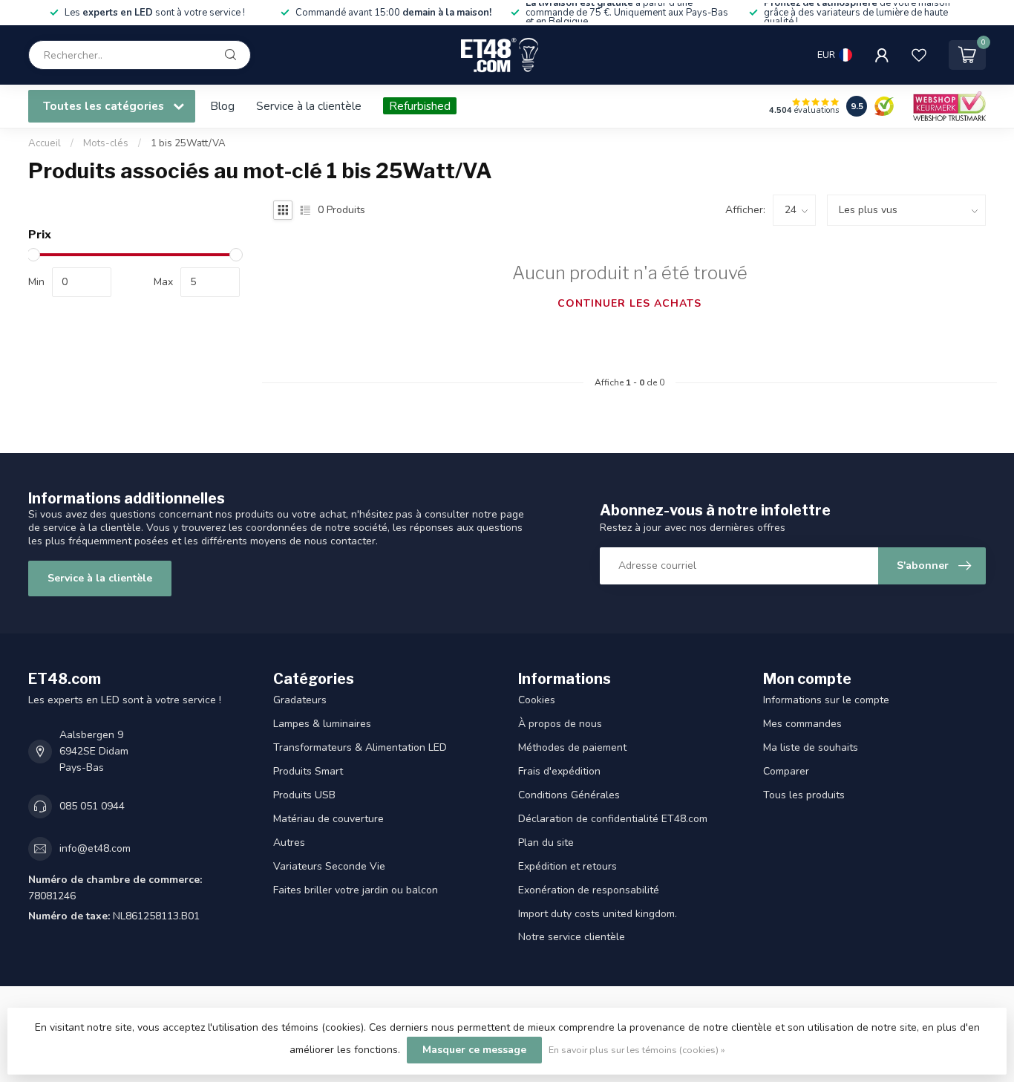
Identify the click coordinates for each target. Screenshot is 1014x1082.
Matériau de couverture (328, 819)
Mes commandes (802, 724)
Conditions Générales (569, 795)
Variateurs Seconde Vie (329, 866)
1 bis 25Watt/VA (188, 143)
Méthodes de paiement (572, 747)
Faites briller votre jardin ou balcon (355, 890)
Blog (222, 106)
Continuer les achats (629, 303)
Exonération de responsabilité (588, 890)
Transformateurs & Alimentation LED (360, 747)
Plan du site (546, 842)
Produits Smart (308, 771)
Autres (289, 842)
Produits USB (304, 795)
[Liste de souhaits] (919, 55)
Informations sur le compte (826, 700)
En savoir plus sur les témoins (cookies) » (637, 1049)
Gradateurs (300, 700)
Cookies (536, 700)
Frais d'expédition (559, 771)
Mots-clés (105, 143)
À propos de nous (560, 724)
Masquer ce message (474, 1050)
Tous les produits (804, 795)
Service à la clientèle (309, 106)
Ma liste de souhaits (810, 747)
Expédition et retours (567, 866)
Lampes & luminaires (322, 724)
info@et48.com (95, 848)
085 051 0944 (92, 806)
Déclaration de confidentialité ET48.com (612, 819)
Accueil (44, 143)
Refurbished (420, 106)
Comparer (786, 771)
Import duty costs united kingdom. (597, 914)
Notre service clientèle (571, 937)
